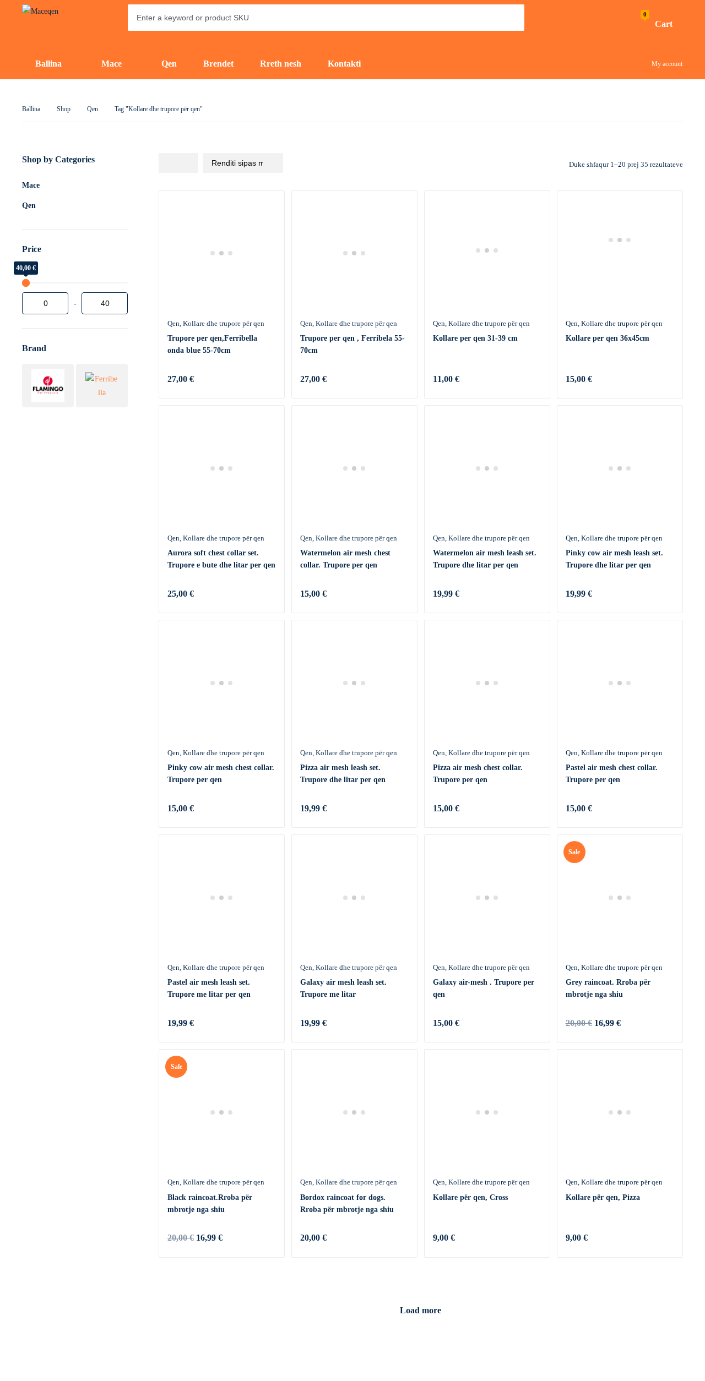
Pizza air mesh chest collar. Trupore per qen (478, 773)
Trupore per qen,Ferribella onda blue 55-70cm (212, 344)
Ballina (31, 109)
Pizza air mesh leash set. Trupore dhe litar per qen (343, 773)
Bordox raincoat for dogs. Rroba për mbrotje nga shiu (347, 1203)
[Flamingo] (48, 385)
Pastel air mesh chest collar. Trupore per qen (612, 773)
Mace (31, 185)
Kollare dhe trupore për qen (223, 323)
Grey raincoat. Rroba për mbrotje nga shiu (608, 988)
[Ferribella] (102, 385)
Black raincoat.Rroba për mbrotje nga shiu (209, 1203)
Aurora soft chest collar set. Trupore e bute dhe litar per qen (221, 559)
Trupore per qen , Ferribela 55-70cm (352, 344)
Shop (63, 109)
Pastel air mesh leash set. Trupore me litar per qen (209, 988)
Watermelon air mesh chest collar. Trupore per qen (345, 559)
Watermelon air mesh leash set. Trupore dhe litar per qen (484, 559)
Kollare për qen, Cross (470, 1197)
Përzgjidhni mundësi (265, 593)
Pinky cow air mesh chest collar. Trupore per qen (220, 773)
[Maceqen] (55, 24)
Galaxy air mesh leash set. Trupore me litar (343, 988)
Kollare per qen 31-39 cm (475, 338)
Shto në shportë (265, 379)
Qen (92, 109)
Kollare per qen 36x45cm (607, 338)
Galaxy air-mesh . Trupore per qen (483, 988)
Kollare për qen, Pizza (603, 1197)
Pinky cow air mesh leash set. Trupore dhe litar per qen (614, 559)
